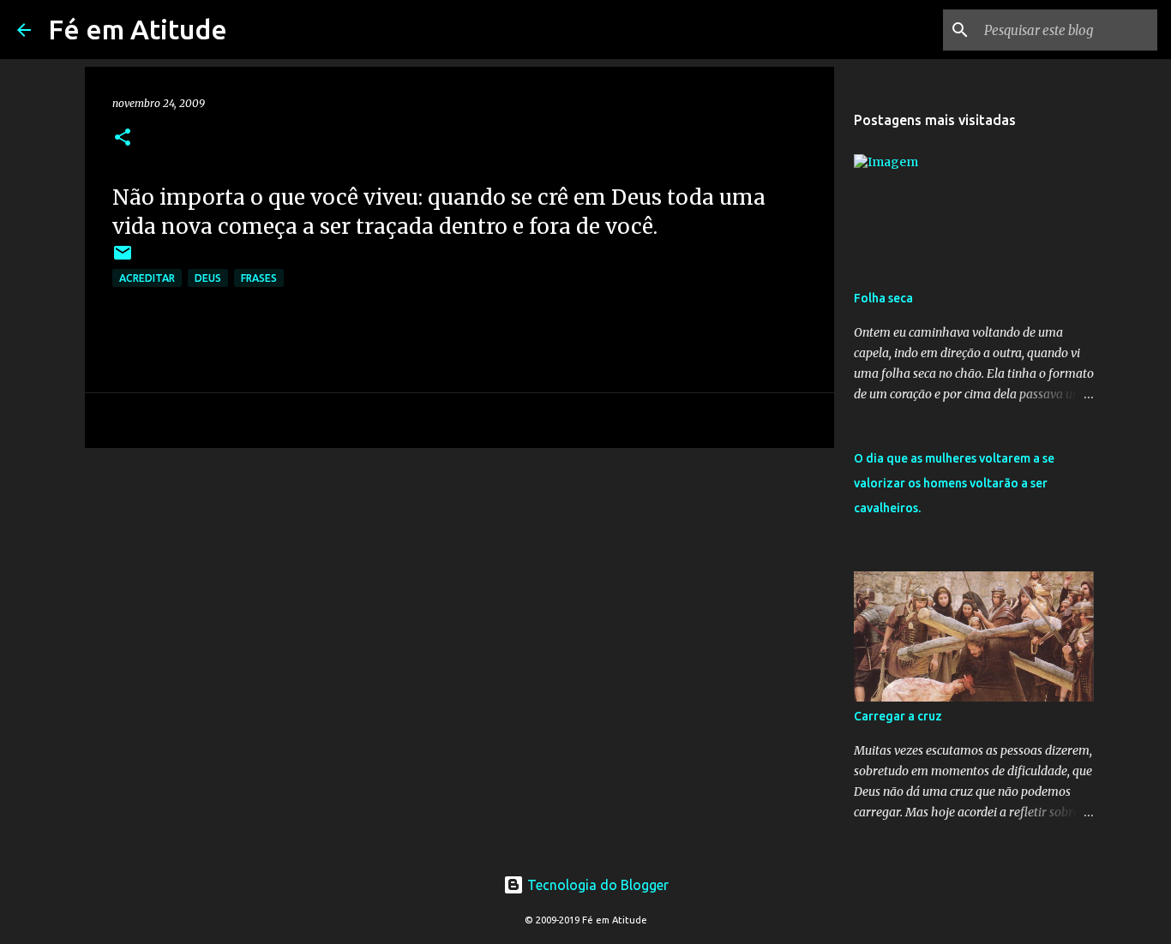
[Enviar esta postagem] (122, 259)
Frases (259, 278)
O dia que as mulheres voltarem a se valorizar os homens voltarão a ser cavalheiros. (954, 483)
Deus (208, 278)
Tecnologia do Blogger (596, 885)
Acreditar (147, 278)
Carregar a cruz (898, 716)
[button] (122, 138)
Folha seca (883, 298)
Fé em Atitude (137, 29)
